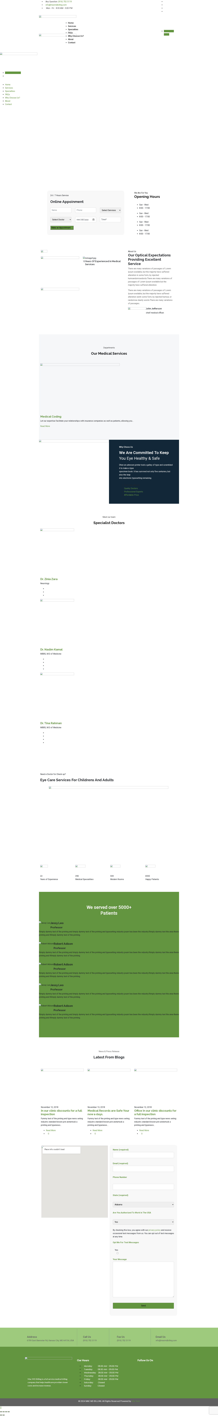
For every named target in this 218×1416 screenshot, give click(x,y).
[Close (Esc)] (9, 1411)
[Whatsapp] (170, 1367)
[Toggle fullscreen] (4, 1411)
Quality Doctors (131, 488)
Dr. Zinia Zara (49, 579)
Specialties (73, 29)
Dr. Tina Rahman (51, 723)
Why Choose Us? (76, 36)
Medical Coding (50, 416)
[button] (108, 819)
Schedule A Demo (13, 73)
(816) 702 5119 (65, 1)
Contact (71, 42)
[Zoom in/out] (1, 1411)
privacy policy (154, 1230)
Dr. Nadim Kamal (51, 649)
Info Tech (136, 1401)
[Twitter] (141, 1367)
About (70, 39)
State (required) (120, 1195)
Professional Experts (133, 491)
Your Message (120, 1259)
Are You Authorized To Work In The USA (132, 1212)
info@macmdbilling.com (56, 5)
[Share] (6, 1411)
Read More (45, 426)
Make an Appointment (61, 227)
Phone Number (120, 1177)
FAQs (70, 33)
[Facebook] (148, 1367)
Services (72, 26)
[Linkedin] (163, 1367)
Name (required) (121, 1149)
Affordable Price (131, 495)
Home (71, 23)
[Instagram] (155, 1367)
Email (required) (120, 1163)
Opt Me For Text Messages (126, 1242)
